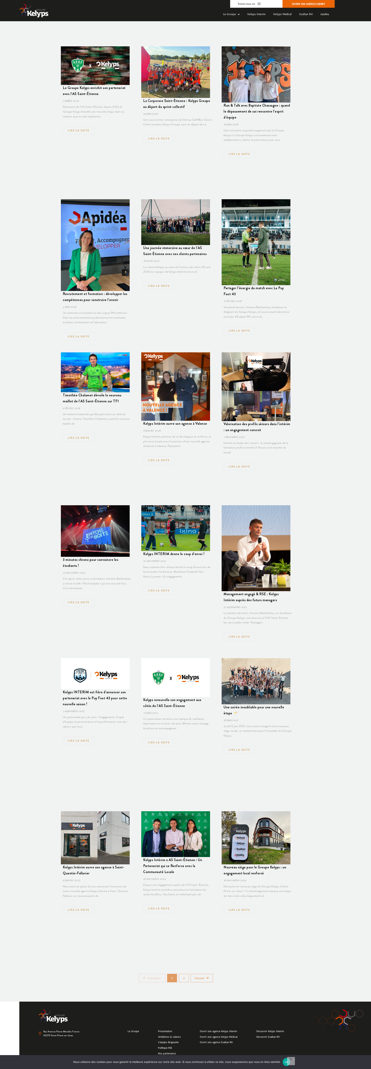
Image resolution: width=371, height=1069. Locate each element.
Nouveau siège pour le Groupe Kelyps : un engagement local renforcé (255, 870)
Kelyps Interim (256, 14)
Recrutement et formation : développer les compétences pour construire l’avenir (95, 296)
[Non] (291, 1061)
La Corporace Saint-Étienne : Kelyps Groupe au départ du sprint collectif (176, 103)
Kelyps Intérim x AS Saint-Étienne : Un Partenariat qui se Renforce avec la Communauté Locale (172, 865)
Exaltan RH (306, 14)
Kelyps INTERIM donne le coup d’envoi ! (173, 553)
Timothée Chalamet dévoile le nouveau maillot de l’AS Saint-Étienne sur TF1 (92, 398)
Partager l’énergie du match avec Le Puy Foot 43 (254, 291)
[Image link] (33, 10)
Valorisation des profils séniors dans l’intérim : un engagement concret (257, 426)
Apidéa (324, 14)
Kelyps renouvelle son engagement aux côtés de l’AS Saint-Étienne (172, 702)
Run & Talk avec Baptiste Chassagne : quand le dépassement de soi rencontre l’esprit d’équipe (257, 111)
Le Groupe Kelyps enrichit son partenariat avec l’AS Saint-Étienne (94, 90)
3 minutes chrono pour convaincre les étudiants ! (90, 562)
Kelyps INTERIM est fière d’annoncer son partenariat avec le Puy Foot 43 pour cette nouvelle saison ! (95, 698)
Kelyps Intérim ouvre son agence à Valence (175, 423)
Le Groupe (229, 14)
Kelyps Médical (282, 14)
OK (286, 1062)
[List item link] (133, 1032)
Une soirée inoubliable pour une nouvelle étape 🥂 (254, 710)
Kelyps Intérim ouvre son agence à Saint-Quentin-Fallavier (93, 870)
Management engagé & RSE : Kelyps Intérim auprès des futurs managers (251, 597)
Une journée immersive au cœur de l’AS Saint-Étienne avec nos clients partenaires (175, 250)
